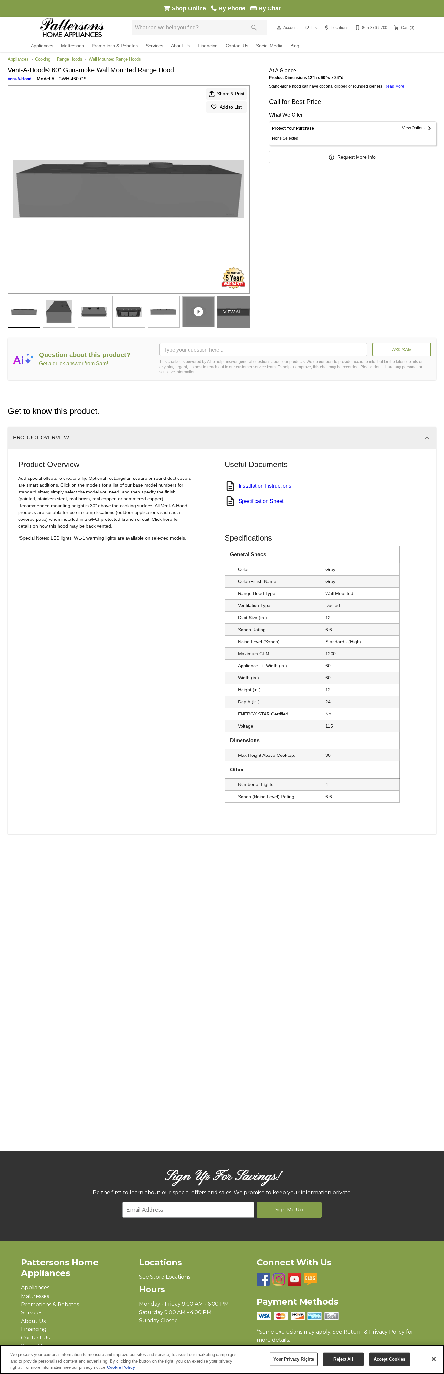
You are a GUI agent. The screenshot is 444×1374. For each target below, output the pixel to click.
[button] (279, 28)
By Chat (269, 8)
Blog (294, 45)
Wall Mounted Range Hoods (115, 59)
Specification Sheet (261, 501)
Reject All (343, 1358)
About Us (180, 45)
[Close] (433, 1359)
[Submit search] (254, 28)
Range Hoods (69, 59)
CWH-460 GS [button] (72, 78)
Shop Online (190, 8)
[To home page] (72, 27)
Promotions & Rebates (115, 45)
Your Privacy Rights (293, 1358)
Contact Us (237, 45)
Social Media (269, 45)
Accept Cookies (390, 1358)
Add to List (231, 107)
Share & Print (230, 93)
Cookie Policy (121, 1367)
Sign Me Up (289, 1210)
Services (154, 45)
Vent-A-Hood (19, 79)
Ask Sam (402, 349)
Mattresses (72, 45)
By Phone (233, 8)
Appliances (42, 45)
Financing (208, 45)
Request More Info (356, 157)
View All (233, 311)
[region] (222, 1359)
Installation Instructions (265, 486)
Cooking (42, 59)
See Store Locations (164, 1277)
